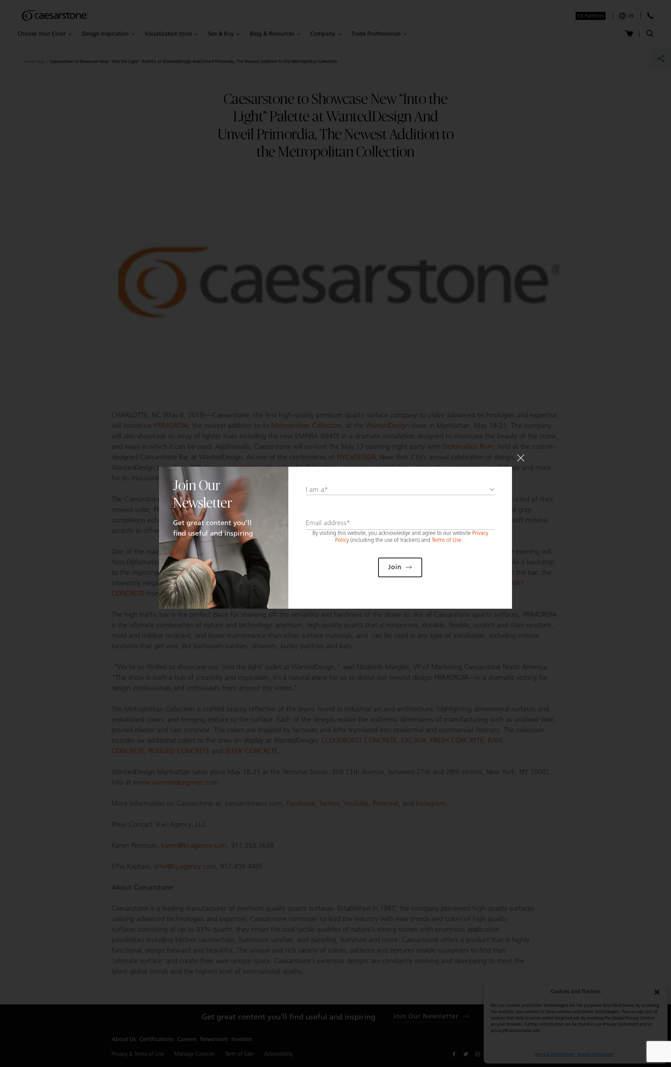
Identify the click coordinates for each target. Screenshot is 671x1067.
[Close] (520, 458)
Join (395, 567)
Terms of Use (446, 540)
